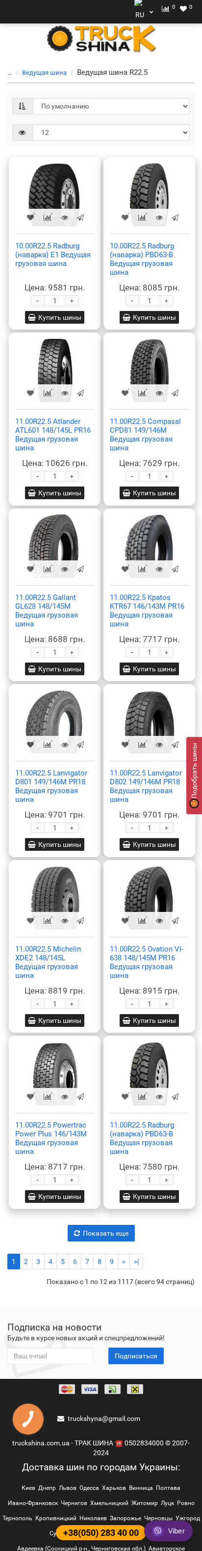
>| (136, 1261)
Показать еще (105, 1233)
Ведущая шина (44, 72)
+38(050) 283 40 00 (101, 1533)
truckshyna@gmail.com (104, 1418)
